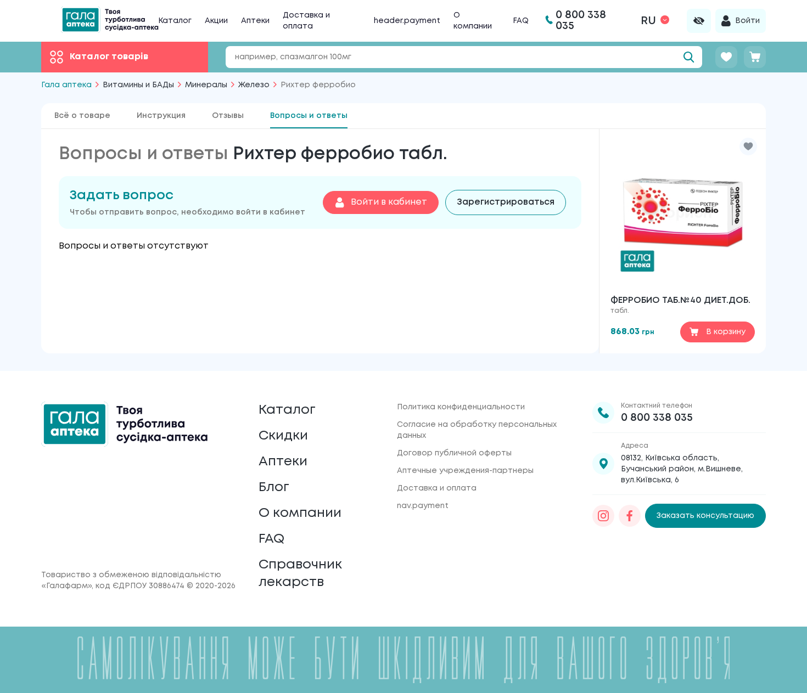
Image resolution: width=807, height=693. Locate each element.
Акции (216, 21)
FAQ (521, 21)
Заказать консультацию (705, 515)
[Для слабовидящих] (699, 21)
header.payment (407, 21)
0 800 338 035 (657, 418)
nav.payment (423, 506)
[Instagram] (603, 516)
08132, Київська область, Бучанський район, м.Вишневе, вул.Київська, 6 (682, 469)
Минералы (206, 85)
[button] (748, 146)
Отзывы (228, 115)
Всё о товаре (82, 115)
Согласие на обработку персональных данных (477, 430)
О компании (300, 513)
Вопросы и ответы (309, 115)
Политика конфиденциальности (461, 407)
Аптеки (255, 21)
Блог (274, 487)
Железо (254, 85)
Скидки (283, 436)
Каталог (175, 21)
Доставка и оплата (437, 488)
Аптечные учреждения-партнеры (465, 470)
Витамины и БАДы (138, 85)
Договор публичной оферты (454, 453)
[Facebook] (630, 516)
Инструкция (161, 115)
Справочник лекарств (300, 573)
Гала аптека (66, 85)
